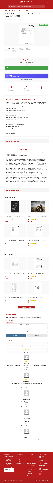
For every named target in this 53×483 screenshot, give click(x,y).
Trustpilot (29, 475)
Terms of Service (30, 461)
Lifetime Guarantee (31, 465)
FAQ (28, 467)
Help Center (29, 469)
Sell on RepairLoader (20, 463)
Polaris (26, 10)
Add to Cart (19, 68)
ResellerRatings (30, 473)
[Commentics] (27, 384)
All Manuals (18, 456)
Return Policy (30, 459)
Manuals (13, 10)
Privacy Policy (37, 480)
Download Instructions (31, 463)
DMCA (43, 480)
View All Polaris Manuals (26, 307)
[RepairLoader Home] (26, 2)
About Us (29, 471)
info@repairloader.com (43, 463)
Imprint (46, 480)
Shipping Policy (30, 456)
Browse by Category (20, 461)
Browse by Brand (19, 459)
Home (6, 10)
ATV (20, 10)
